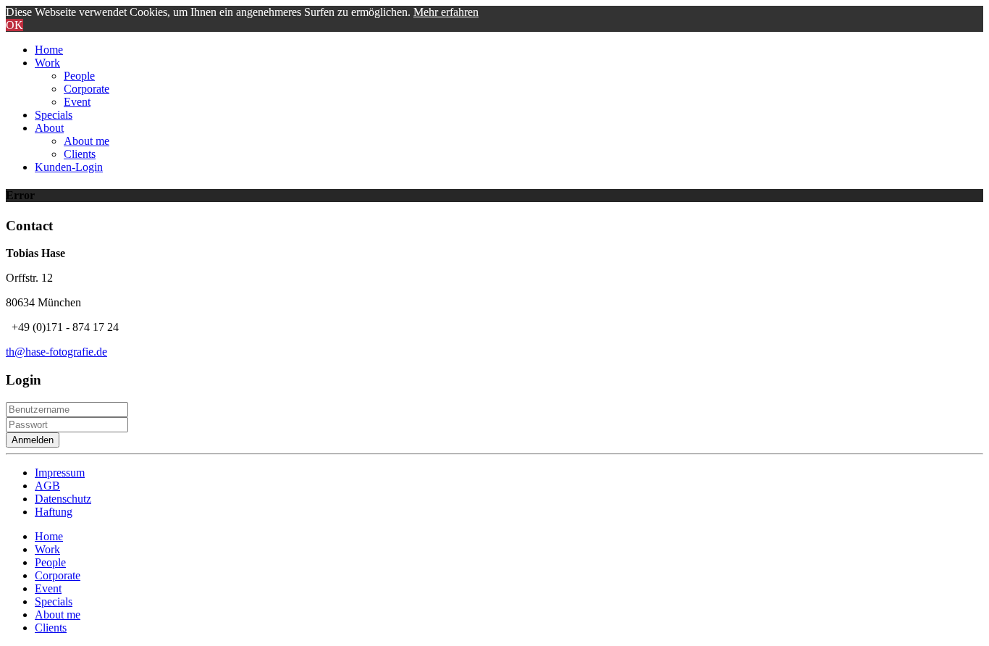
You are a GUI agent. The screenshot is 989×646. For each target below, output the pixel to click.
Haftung (53, 512)
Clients (80, 154)
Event (77, 102)
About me (86, 141)
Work (47, 62)
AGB (47, 485)
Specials (53, 115)
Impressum (60, 472)
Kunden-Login (69, 167)
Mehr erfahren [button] (446, 12)
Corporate (86, 89)
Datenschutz (63, 498)
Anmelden (33, 440)
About (49, 128)
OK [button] (14, 25)
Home (49, 49)
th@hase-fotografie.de (56, 351)
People (79, 76)
